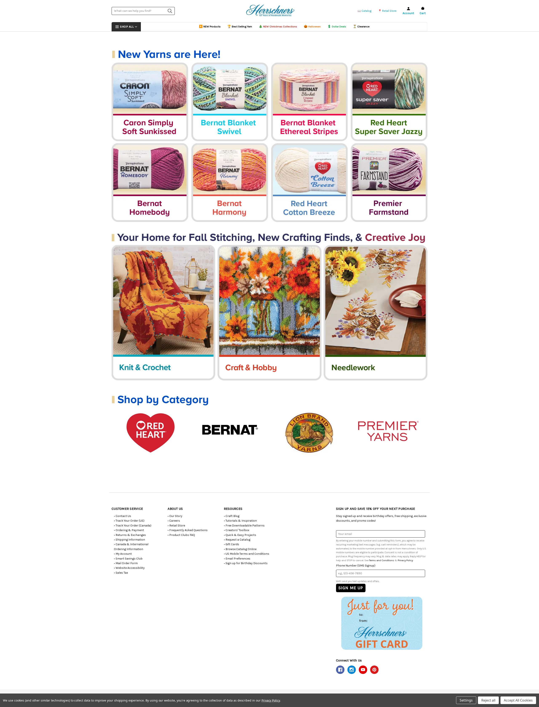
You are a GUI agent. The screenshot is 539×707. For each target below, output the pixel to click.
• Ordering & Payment (129, 530)
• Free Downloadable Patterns (244, 525)
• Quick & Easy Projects (240, 535)
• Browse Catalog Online (240, 549)
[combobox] (143, 11)
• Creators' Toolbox (236, 530)
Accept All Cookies (518, 700)
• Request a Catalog (237, 539)
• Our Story (175, 516)
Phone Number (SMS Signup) (355, 565)
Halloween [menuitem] (312, 26)
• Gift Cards (231, 544)
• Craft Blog (231, 516)
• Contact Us (122, 516)
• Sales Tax (121, 572)
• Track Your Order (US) (129, 520)
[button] (381, 623)
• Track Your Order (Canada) (132, 525)
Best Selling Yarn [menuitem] (239, 26)
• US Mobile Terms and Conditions (246, 554)
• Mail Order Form (126, 563)
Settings (466, 700)
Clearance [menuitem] (361, 26)
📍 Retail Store (387, 10)
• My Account (123, 554)
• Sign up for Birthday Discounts (246, 563)
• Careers (174, 520)
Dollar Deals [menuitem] (336, 26)
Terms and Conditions (381, 560)
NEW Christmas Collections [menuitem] (278, 26)
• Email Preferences (237, 558)
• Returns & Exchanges (130, 535)
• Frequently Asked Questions (188, 530)
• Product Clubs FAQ (181, 535)
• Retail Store (176, 525)
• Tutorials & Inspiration (240, 520)
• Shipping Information (129, 539)
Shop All (127, 26)
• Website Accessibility (129, 568)
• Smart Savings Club (128, 558)
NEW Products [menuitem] (210, 26)
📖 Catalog (364, 10)
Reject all (488, 700)
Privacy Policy (405, 560)
